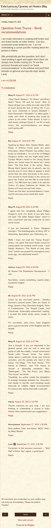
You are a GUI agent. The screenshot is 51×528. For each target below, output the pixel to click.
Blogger (30, 525)
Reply (10, 132)
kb (9, 295)
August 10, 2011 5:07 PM (27, 341)
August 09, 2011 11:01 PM (23, 295)
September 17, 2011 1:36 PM (34, 424)
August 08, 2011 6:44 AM (27, 207)
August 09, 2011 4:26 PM (27, 267)
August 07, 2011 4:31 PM (27, 95)
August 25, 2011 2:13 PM (26, 402)
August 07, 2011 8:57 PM (23, 141)
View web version (25, 520)
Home (25, 515)
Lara (10, 444)
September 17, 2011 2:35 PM (30, 444)
